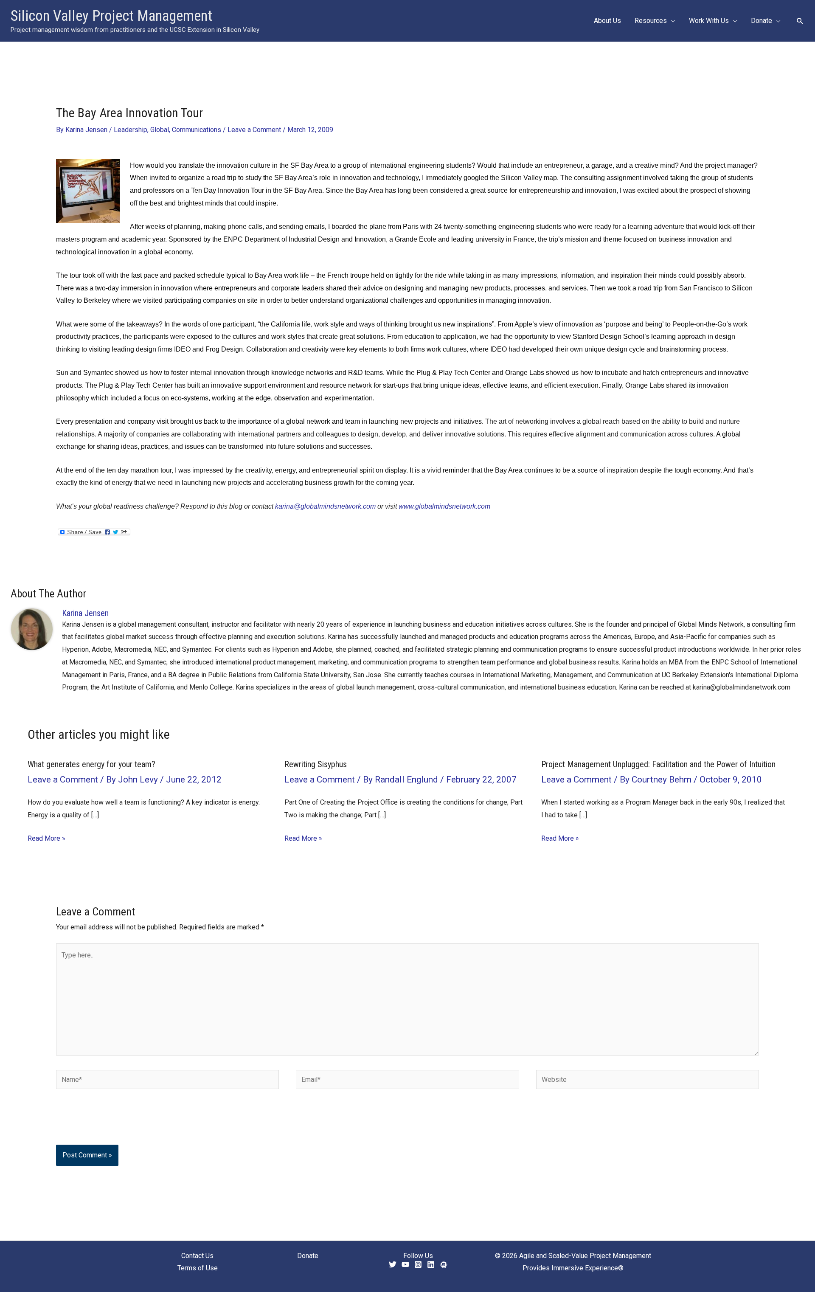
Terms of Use (197, 1268)
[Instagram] (418, 1264)
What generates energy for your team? (91, 764)
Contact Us (197, 1256)
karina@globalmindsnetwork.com (325, 506)
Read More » (46, 838)
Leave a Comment (254, 130)
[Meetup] (443, 1264)
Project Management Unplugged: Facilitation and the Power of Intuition (658, 764)
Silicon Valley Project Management (111, 16)
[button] (671, 21)
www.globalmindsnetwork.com (444, 506)
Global (159, 130)
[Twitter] (392, 1264)
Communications (196, 130)
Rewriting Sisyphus (315, 764)
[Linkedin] (431, 1264)
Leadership (130, 130)
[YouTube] (405, 1264)
